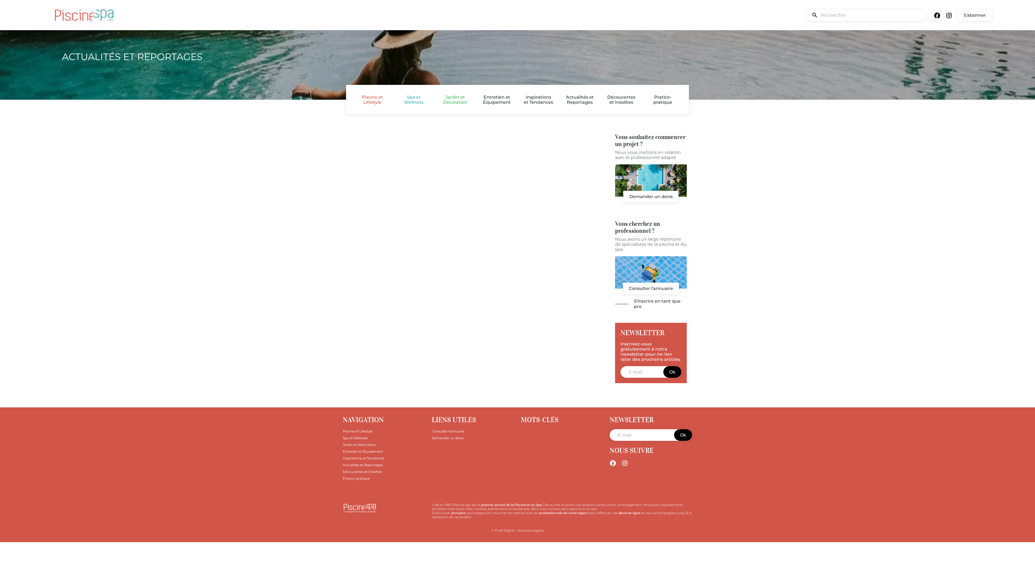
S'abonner (975, 15)
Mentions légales (530, 530)
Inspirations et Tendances (538, 100)
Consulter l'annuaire (651, 288)
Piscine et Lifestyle (372, 100)
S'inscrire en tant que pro (657, 304)
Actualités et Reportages (580, 100)
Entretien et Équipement (497, 100)
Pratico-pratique (662, 100)
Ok (672, 372)
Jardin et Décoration (455, 100)
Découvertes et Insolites (621, 100)
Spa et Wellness (413, 100)
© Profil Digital (502, 530)
